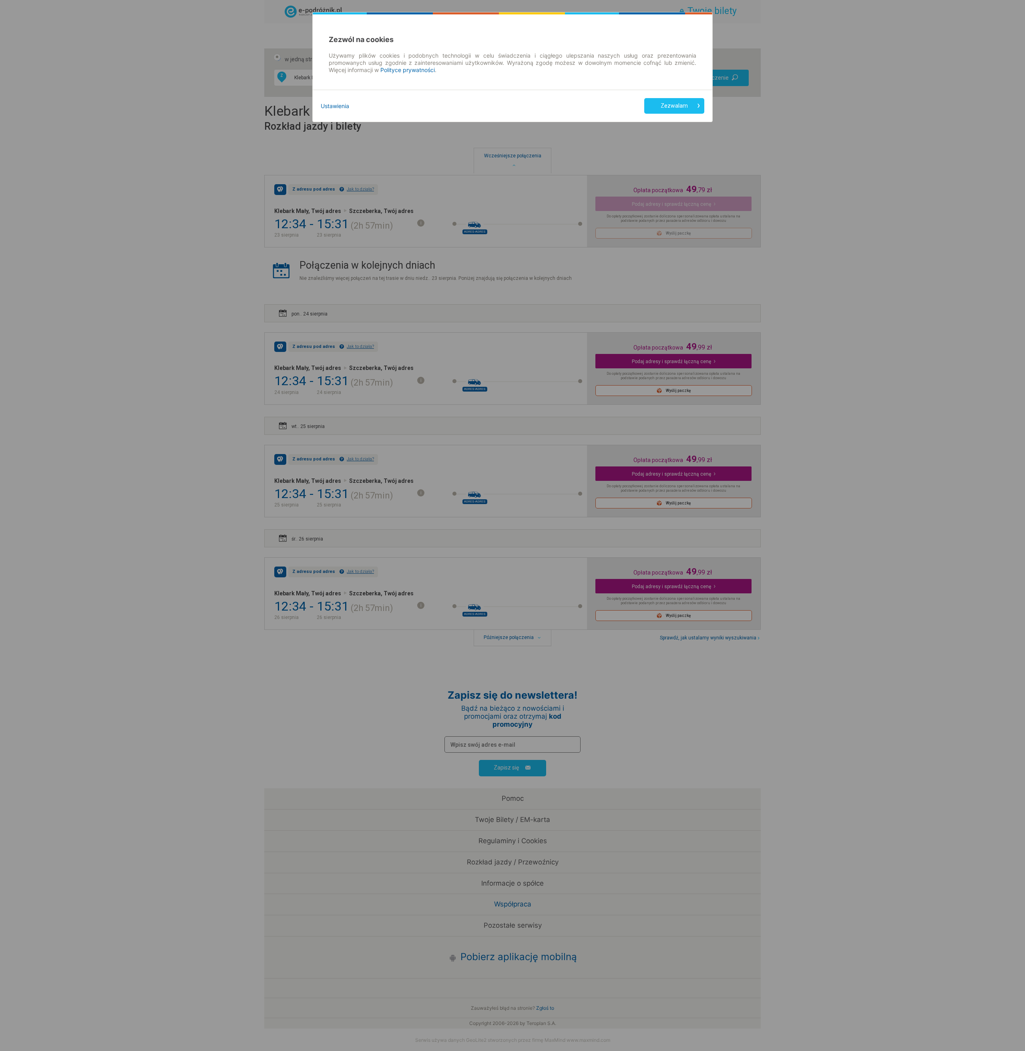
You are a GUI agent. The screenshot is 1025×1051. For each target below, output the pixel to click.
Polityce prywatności (407, 69)
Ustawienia (335, 105)
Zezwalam (674, 105)
